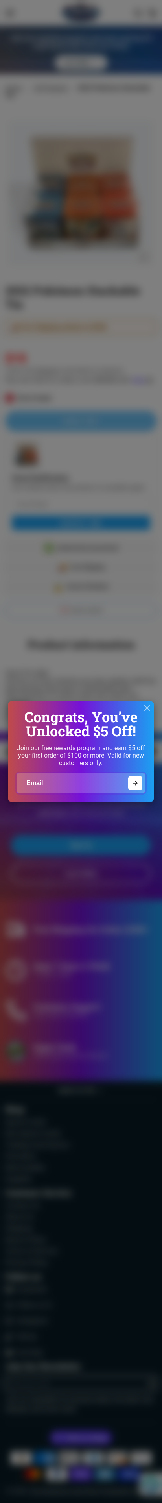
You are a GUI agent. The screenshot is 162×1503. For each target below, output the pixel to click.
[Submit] (135, 783)
